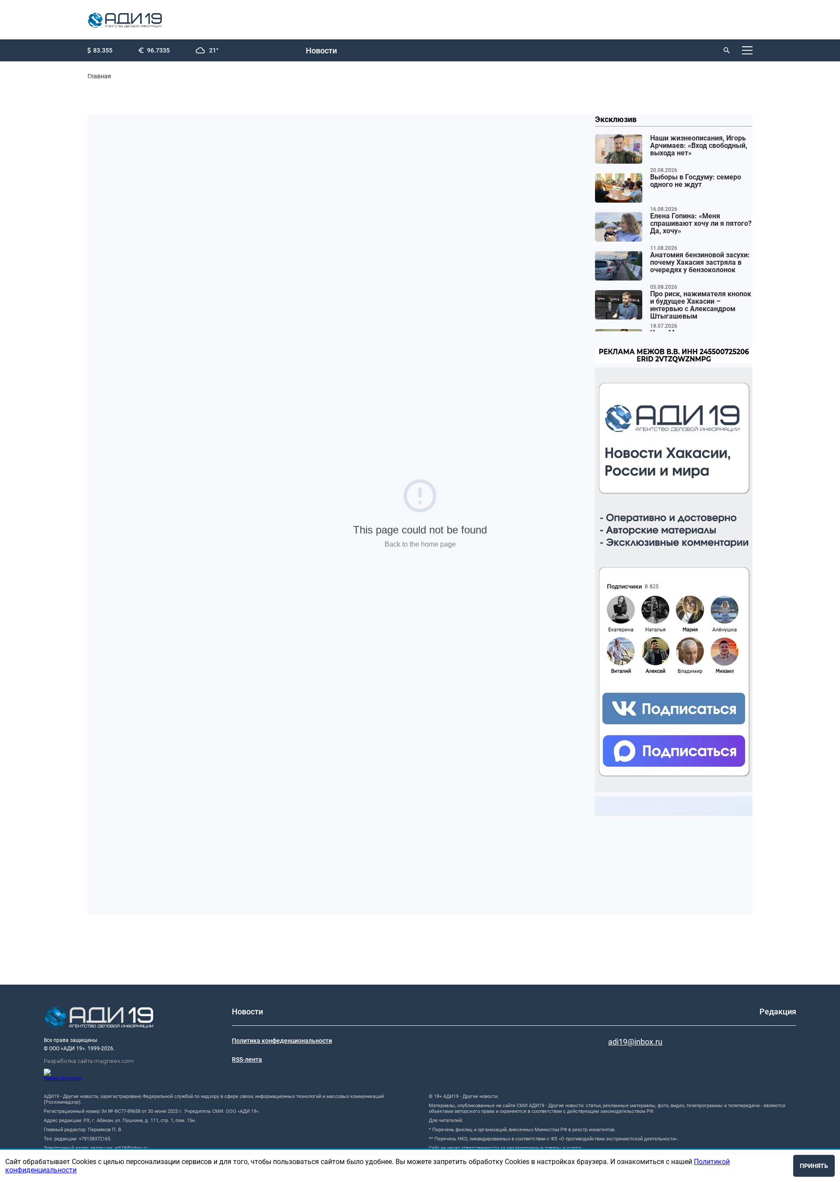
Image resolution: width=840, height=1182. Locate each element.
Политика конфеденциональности (282, 1040)
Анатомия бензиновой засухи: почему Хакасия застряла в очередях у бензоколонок (700, 262)
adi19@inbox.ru (635, 1041)
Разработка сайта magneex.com (89, 1061)
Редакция (778, 1011)
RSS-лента (247, 1059)
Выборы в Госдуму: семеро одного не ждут (695, 181)
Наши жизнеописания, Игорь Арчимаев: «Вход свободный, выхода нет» (698, 145)
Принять (814, 1165)
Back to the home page (420, 544)
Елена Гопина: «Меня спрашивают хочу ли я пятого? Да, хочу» (701, 223)
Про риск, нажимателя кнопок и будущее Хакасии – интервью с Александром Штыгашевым (700, 305)
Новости (321, 50)
